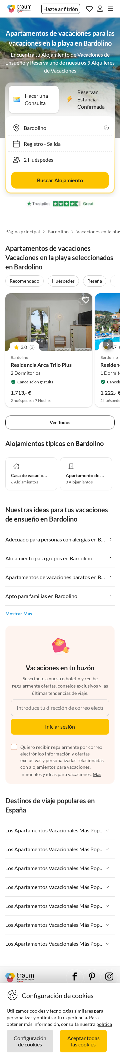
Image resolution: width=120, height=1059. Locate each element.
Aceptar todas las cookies (83, 1041)
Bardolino (58, 231)
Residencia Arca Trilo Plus (41, 365)
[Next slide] (108, 344)
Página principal (22, 231)
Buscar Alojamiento (60, 180)
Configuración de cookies (30, 1041)
